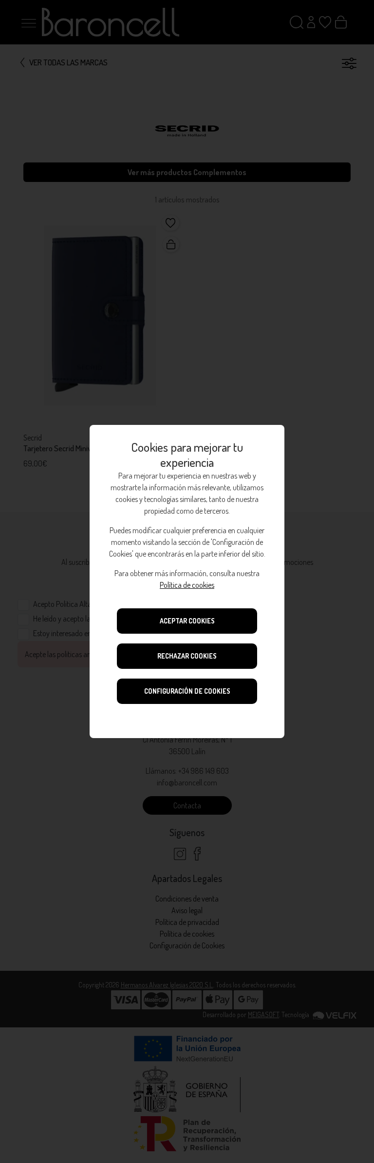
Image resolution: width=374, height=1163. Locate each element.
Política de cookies (187, 585)
